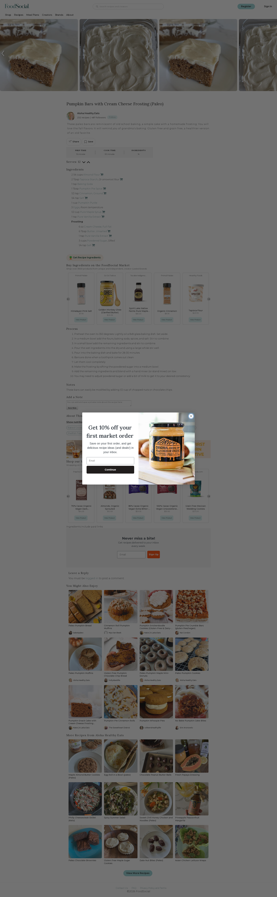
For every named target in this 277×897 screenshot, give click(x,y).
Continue (110, 469)
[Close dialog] (191, 416)
